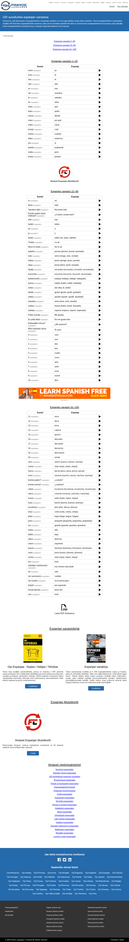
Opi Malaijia (116, 881)
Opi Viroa (92, 893)
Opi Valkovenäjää (52, 893)
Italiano (83, 2)
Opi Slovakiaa (14, 889)
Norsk (119, 2)
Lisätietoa (33, 686)
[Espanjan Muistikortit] (32, 735)
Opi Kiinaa (27, 881)
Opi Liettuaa (88, 881)
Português (71, 2)
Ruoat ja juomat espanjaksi (64, 805)
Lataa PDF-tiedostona (64, 613)
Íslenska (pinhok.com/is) (96, 926)
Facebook (114, 940)
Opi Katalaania (14, 881)
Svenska (108, 2)
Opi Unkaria (116, 889)
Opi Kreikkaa (50, 881)
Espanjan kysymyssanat (64, 791)
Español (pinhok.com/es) (54, 923)
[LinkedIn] (69, 860)
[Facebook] (59, 860)
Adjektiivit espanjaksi (64, 808)
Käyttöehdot (9, 911)
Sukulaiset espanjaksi (64, 798)
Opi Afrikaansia (13, 873)
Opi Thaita (66, 889)
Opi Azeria (51, 873)
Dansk (114, 2)
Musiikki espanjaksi (64, 833)
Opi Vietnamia (80, 893)
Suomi (102, 2)
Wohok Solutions (41, 940)
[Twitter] (64, 860)
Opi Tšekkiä (78, 889)
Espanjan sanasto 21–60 (64, 45)
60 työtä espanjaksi (64, 801)
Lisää (32, 753)
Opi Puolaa (51, 885)
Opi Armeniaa (39, 873)
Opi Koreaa (38, 881)
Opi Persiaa (25, 885)
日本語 (89, 2)
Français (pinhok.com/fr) (54, 915)
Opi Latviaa (76, 881)
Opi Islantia (76, 877)
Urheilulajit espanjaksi (64, 815)
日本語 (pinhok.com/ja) (54, 930)
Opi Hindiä (37, 877)
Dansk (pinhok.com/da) (96, 919)
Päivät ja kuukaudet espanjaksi (64, 784)
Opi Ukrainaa (103, 889)
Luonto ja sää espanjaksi (64, 836)
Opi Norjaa (13, 885)
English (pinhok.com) (53, 907)
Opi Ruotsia (91, 885)
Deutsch (57, 2)
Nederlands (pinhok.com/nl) (97, 907)
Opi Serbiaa (115, 885)
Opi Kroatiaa (64, 881)
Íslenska (125, 2)
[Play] (100, 70)
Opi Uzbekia (38, 893)
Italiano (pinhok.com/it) (54, 926)
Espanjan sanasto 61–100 (64, 49)
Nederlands (95, 2)
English (51, 2)
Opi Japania (99, 877)
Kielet (112, 7)
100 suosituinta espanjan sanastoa (64, 777)
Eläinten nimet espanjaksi (64, 773)
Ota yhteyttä (122, 7)
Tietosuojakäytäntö (11, 907)
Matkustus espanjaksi (64, 829)
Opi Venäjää (67, 893)
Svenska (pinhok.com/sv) (96, 915)
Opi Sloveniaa (28, 889)
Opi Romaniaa (77, 885)
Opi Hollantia (49, 877)
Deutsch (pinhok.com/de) (54, 911)
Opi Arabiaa (26, 873)
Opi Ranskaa (63, 885)
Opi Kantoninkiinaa (114, 877)
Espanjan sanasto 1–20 (64, 41)
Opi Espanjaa (8, 36)
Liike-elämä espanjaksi (64, 819)
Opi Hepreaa (25, 877)
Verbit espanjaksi (64, 794)
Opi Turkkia (90, 889)
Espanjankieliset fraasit (64, 787)
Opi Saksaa (103, 885)
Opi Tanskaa (55, 889)
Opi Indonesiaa (63, 877)
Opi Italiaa (88, 877)
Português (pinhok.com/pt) (55, 919)
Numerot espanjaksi (64, 769)
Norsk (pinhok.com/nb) (95, 923)
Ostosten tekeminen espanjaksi (64, 826)
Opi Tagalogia (41, 889)
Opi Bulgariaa (77, 873)
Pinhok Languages (17, 940)
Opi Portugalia (38, 885)
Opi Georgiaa (12, 877)
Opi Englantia (90, 873)
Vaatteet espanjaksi (64, 822)
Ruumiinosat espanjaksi (64, 780)
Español (77, 2)
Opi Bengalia (64, 873)
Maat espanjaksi (64, 812)
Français (63, 2)
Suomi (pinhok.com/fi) (95, 911)
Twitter (121, 940)
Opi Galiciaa (117, 873)
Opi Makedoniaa (102, 881)
